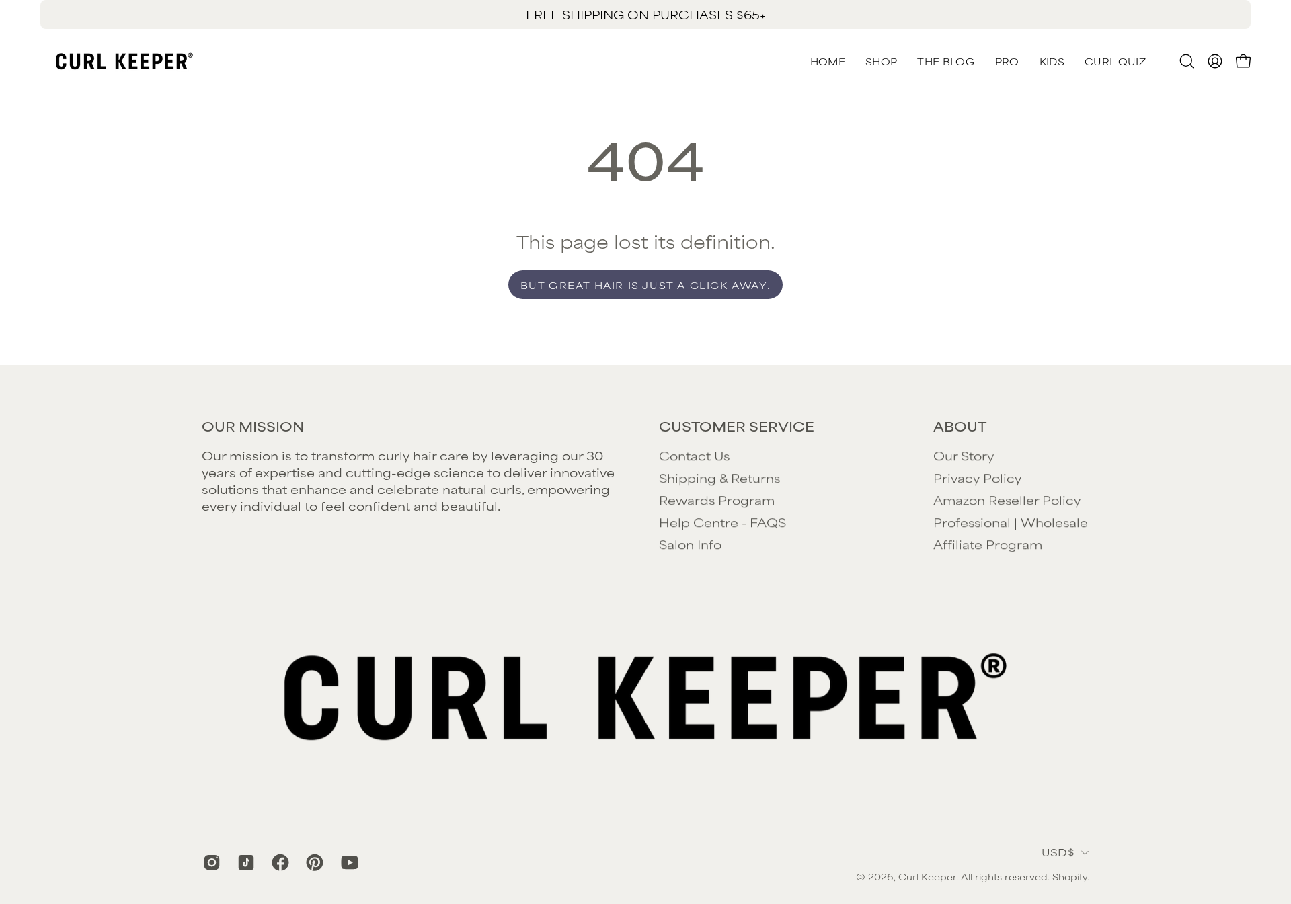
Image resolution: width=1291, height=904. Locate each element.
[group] (645, 14)
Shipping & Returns (719, 477)
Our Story (963, 455)
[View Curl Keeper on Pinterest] (313, 862)
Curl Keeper (927, 876)
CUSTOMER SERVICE (736, 426)
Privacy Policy (977, 477)
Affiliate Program (987, 543)
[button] (1115, 61)
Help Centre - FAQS (722, 521)
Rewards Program (717, 499)
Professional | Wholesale (1010, 521)
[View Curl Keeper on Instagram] (210, 862)
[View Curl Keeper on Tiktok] (244, 862)
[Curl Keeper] (124, 61)
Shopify (1069, 876)
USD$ (1058, 852)
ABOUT (959, 426)
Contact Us (694, 455)
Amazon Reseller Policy (1007, 499)
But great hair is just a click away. (645, 285)
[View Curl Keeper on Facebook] (278, 862)
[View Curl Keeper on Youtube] (348, 862)
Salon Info (690, 543)
